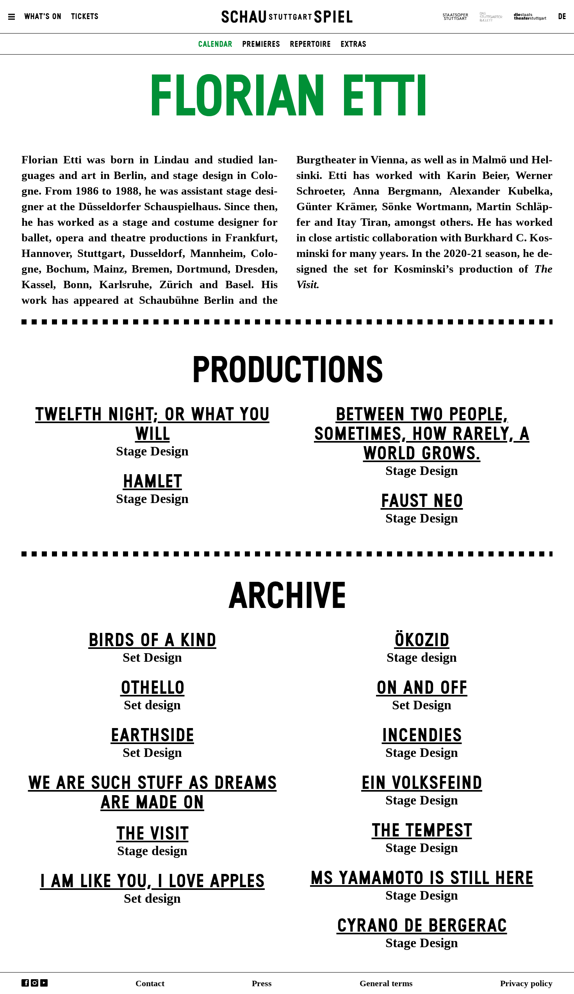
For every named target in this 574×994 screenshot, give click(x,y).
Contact (149, 983)
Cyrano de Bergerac (422, 926)
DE (562, 16)
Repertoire (310, 44)
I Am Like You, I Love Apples (152, 881)
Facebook (25, 983)
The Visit (152, 834)
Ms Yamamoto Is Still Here (421, 878)
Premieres (261, 44)
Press (262, 983)
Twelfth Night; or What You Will (152, 425)
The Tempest (422, 831)
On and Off (421, 688)
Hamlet (152, 482)
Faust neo (422, 501)
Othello (152, 688)
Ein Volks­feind (421, 783)
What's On (42, 16)
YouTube (44, 983)
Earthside (152, 736)
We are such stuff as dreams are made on (152, 793)
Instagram (34, 983)
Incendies (422, 736)
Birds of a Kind (152, 640)
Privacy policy (526, 983)
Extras (353, 44)
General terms (386, 983)
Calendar (215, 44)
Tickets (84, 16)
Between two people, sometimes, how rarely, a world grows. (421, 435)
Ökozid (421, 640)
